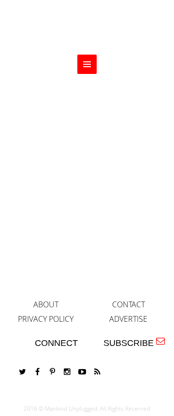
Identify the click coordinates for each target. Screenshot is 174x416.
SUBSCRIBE (131, 343)
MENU (87, 64)
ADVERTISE (128, 319)
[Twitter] (22, 371)
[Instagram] (67, 371)
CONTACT (128, 304)
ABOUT (45, 304)
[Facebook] (37, 371)
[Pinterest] (52, 371)
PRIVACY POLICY (45, 319)
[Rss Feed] (97, 371)
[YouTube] (82, 371)
